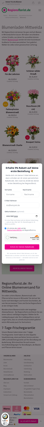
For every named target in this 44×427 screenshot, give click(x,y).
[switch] (5, 423)
